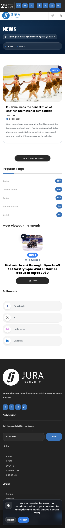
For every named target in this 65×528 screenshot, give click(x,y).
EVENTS (10, 465)
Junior (6, 198)
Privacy (10, 498)
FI (31, 5)
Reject (10, 520)
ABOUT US (11, 475)
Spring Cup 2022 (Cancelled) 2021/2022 (31, 36)
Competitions (10, 189)
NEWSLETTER (12, 470)
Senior (6, 181)
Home (10, 46)
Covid (6, 214)
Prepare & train (10, 206)
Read (35, 280)
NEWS (22, 46)
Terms (9, 494)
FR (25, 5)
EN (18, 5)
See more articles (34, 158)
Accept (23, 520)
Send (54, 436)
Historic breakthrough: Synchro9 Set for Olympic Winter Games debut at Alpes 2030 (32, 269)
